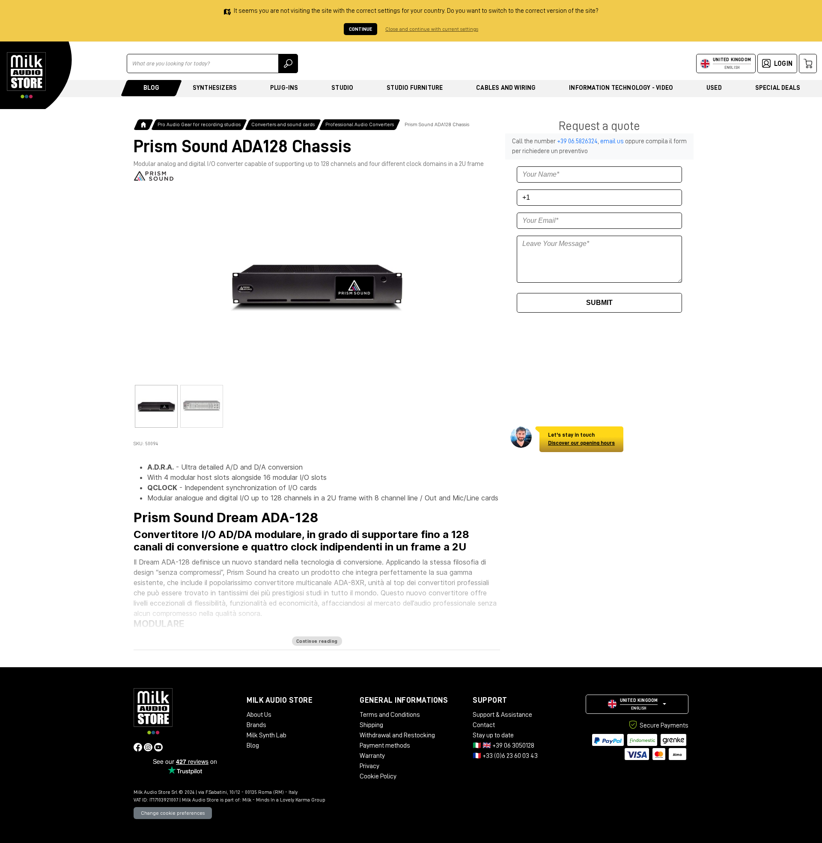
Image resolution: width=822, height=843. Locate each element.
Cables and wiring (506, 88)
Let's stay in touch (581, 439)
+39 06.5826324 (577, 141)
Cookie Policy (378, 776)
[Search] (288, 63)
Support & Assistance (502, 714)
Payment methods (385, 745)
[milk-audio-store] (26, 75)
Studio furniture (415, 88)
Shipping (371, 725)
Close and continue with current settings (431, 29)
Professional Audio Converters (359, 124)
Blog (151, 88)
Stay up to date (493, 735)
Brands (256, 725)
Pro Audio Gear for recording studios (199, 124)
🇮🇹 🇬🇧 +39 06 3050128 (503, 745)
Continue (360, 29)
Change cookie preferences (173, 813)
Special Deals (778, 88)
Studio (342, 88)
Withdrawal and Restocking (397, 735)
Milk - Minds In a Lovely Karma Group (283, 799)
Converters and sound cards (283, 124)
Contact (484, 725)
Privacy (369, 766)
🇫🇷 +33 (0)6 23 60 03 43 (505, 755)
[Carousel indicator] (156, 406)
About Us (259, 714)
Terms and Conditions (390, 714)
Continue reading (317, 641)
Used (714, 88)
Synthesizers (215, 88)
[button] (637, 704)
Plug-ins (284, 88)
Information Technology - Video (621, 88)
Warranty (372, 755)
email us (612, 141)
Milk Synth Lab (266, 735)
